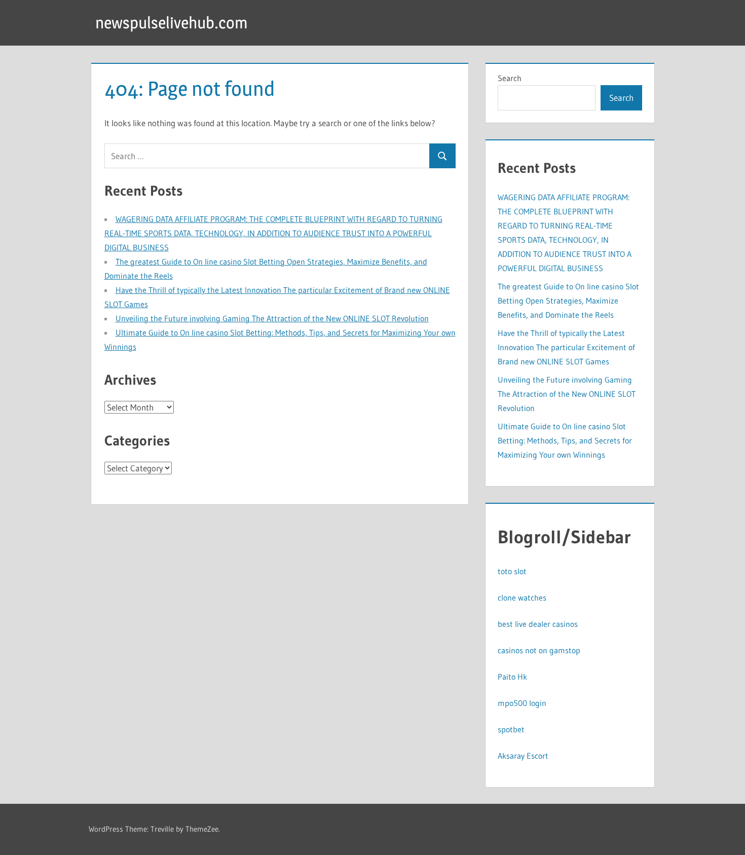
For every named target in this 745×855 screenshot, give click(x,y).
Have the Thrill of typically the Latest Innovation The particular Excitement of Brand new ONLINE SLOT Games (566, 347)
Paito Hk (512, 677)
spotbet (511, 729)
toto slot (512, 571)
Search (510, 78)
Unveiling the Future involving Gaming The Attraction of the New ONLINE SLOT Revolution (272, 318)
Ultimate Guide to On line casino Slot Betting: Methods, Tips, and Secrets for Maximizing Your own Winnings (565, 440)
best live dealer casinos (538, 624)
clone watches (522, 597)
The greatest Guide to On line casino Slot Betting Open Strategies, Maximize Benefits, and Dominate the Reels (568, 300)
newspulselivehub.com (171, 22)
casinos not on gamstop (539, 650)
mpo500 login (522, 703)
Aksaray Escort (523, 756)
